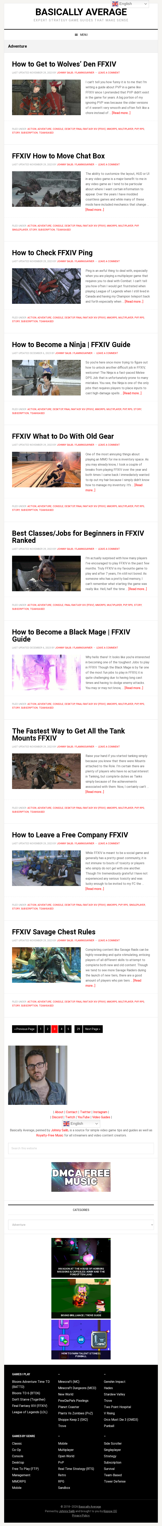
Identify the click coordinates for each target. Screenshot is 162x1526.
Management (21, 1475)
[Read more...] (121, 113)
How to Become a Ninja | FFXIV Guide (71, 345)
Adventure (45, 129)
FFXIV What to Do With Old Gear (63, 436)
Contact (71, 1112)
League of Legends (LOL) (29, 1412)
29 (79, 1029)
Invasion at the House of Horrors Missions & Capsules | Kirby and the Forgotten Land (81, 1271)
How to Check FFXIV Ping (52, 253)
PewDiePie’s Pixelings (73, 1401)
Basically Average (81, 12)
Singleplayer (20, 229)
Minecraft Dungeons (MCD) (77, 1388)
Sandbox (64, 1488)
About (59, 1112)
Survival (109, 1469)
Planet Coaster (68, 1407)
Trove (62, 1426)
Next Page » (92, 1030)
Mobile (17, 1488)
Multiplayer (125, 129)
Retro (62, 1475)
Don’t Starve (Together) (28, 1399)
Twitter (85, 1112)
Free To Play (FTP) (25, 1469)
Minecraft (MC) (68, 1382)
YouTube (84, 1117)
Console (58, 129)
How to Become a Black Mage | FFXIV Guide (71, 635)
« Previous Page (24, 1030)
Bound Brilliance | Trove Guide (81, 1315)
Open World (66, 1456)
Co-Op (16, 1450)
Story (16, 132)
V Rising (109, 1413)
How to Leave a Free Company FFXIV (70, 835)
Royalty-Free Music (49, 1135)
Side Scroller (113, 1443)
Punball (109, 1426)
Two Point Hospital (117, 1407)
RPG (142, 129)
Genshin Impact (114, 1382)
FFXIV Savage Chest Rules (53, 932)
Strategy (110, 1456)
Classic (17, 1443)
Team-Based (46, 132)
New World (65, 1394)
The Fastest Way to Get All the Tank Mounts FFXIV (68, 734)
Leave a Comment (109, 72)
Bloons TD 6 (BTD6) (26, 1393)
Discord (57, 1117)
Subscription (29, 132)
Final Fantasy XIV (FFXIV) (91, 129)
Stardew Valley (114, 1394)
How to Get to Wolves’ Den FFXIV (64, 64)
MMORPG (112, 129)
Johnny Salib (59, 1130)
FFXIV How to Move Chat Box (58, 156)
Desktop (70, 129)
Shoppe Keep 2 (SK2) (73, 1420)
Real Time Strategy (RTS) (76, 1469)
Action (31, 129)
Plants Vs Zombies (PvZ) (75, 1413)
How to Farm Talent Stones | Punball (81, 1355)
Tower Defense (115, 1481)
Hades (108, 1388)
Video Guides (101, 1117)
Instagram (100, 1112)
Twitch (70, 1117)
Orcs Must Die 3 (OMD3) (121, 1420)
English (76, 1123)
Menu (84, 34)
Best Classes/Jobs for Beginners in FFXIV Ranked (78, 537)
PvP (136, 129)
